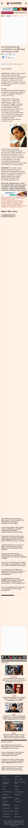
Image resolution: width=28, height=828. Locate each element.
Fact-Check (6, 808)
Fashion (16, 808)
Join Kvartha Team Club (20, 783)
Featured (4, 662)
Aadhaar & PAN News (7, 798)
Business (17, 786)
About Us (17, 777)
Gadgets (16, 799)
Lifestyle (5, 801)
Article (16, 811)
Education (6, 794)
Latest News (6, 817)
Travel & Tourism (8, 811)
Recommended (6, 742)
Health (16, 789)
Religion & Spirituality (6, 805)
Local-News (17, 801)
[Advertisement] (14, 31)
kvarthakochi (6, 64)
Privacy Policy (18, 779)
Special (16, 814)
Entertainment (18, 792)
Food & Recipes (7, 792)
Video (16, 805)
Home (2, 16)
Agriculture (6, 814)
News (8, 16)
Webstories (17, 817)
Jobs (4, 789)
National (14, 16)
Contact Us (6, 779)
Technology (17, 794)
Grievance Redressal (6, 783)
